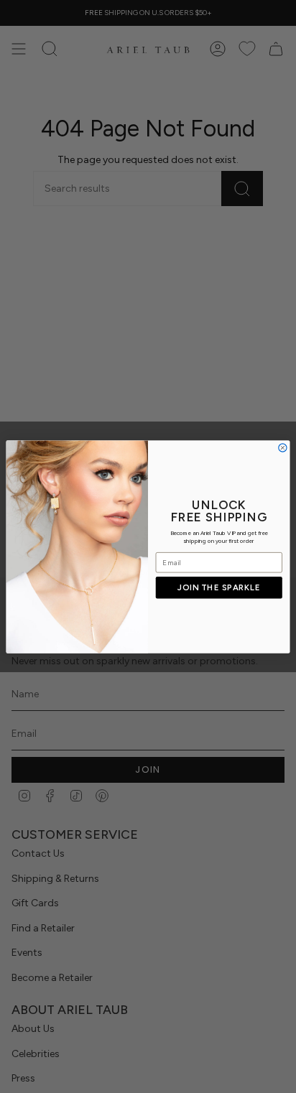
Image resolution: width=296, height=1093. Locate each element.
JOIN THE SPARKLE (218, 587)
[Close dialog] (283, 447)
